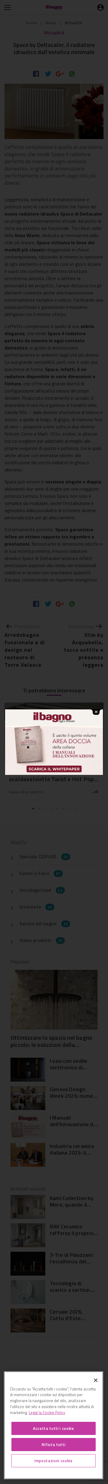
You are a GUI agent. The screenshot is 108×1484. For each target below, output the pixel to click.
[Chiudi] (95, 1380)
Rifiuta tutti (54, 1445)
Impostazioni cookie (53, 1461)
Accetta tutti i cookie (53, 1428)
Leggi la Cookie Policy (47, 1413)
